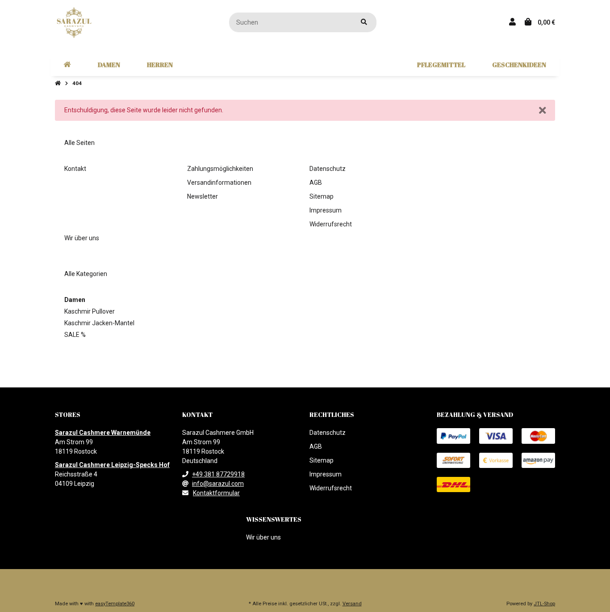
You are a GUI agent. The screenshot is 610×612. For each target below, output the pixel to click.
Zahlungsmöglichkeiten (220, 168)
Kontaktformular (216, 493)
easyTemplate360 (114, 604)
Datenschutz (327, 168)
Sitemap (321, 196)
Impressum (325, 210)
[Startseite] (58, 84)
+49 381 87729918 (218, 474)
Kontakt (75, 168)
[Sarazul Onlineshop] (74, 22)
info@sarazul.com (218, 483)
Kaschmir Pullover (89, 311)
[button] (512, 22)
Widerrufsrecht (330, 224)
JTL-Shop (544, 604)
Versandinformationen (219, 182)
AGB (315, 182)
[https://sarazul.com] (67, 65)
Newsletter (202, 196)
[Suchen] (363, 23)
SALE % (75, 334)
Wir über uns (81, 238)
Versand (352, 604)
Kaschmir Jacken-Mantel (99, 323)
